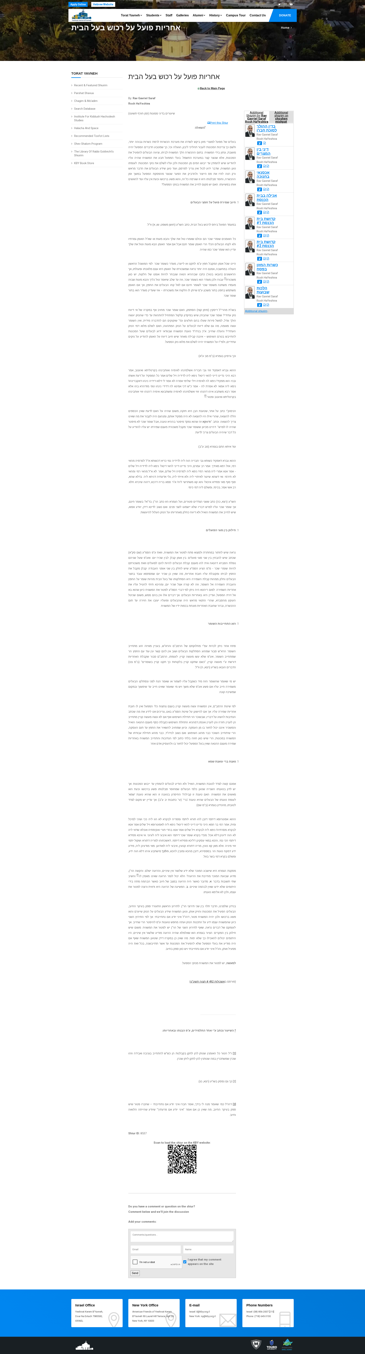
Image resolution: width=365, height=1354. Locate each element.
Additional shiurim (256, 311)
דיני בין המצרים (264, 151)
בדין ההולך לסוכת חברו (267, 128)
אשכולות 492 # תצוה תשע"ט (207, 981)
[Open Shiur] (264, 143)
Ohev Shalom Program (88, 143)
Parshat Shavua (84, 93)
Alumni (198, 15)
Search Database (84, 108)
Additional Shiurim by (256, 117)
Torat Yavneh (130, 15)
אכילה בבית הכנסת (267, 197)
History (214, 15)
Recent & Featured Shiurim (90, 85)
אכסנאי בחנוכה (263, 174)
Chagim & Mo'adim (86, 101)
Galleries (182, 15)
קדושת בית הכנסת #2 (266, 244)
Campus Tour (236, 15)
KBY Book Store (84, 163)
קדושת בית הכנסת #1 (266, 221)
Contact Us (258, 15)
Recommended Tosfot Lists (91, 136)
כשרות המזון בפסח (267, 267)
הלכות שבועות (263, 290)
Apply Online (78, 4)
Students (152, 15)
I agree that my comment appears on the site (204, 1262)
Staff (169, 15)
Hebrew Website (103, 4)
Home (285, 28)
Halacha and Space (86, 128)
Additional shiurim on (281, 117)
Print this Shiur (219, 123)
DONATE (285, 15)
